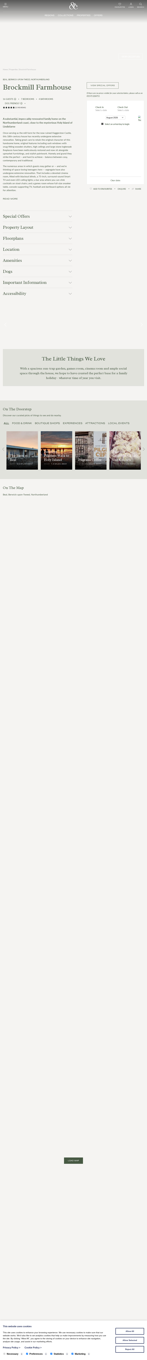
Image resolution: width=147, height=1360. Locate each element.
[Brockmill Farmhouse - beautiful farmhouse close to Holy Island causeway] (23, 324)
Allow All (130, 1331)
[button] (37, 107)
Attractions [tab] (95, 423)
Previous (6, 325)
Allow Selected (130, 1340)
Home (5, 69)
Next (141, 325)
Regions (49, 15)
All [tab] (6, 423)
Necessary (12, 1354)
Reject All (129, 1349)
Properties (83, 15)
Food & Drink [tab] (22, 423)
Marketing (80, 1354)
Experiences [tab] (73, 423)
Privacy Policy (11, 1347)
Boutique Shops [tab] (47, 423)
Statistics (59, 1354)
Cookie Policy (33, 1347)
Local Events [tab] (119, 423)
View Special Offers (103, 85)
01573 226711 (93, 96)
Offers (98, 15)
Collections (65, 15)
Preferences (36, 1354)
